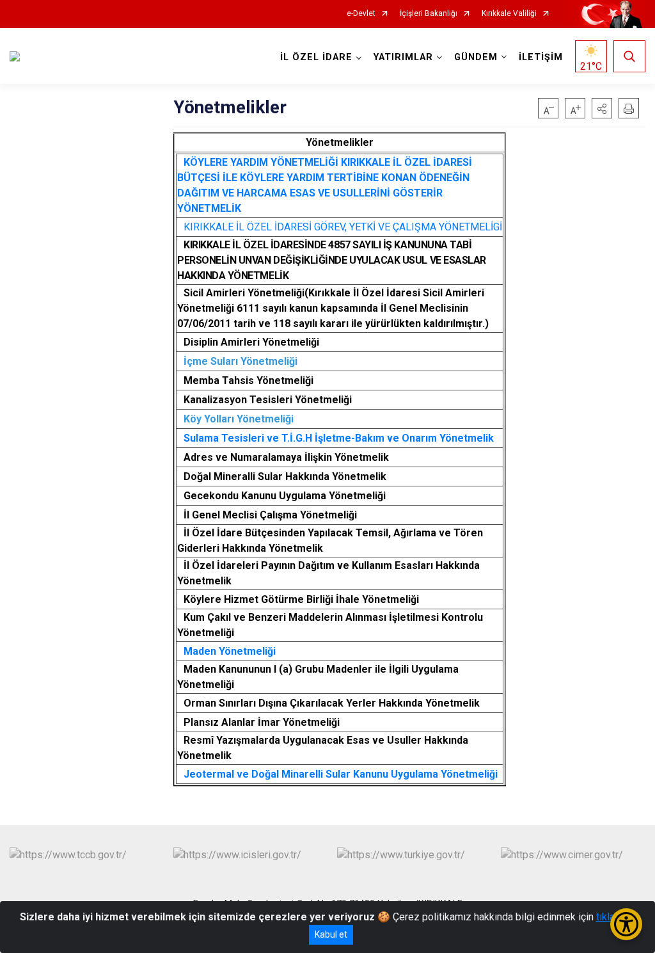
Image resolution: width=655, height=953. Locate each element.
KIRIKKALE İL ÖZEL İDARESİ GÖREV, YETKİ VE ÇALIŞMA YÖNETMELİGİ (343, 227)
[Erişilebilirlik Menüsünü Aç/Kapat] (626, 924)
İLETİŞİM (541, 57)
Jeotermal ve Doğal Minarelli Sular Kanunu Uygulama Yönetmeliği (341, 774)
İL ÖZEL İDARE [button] (316, 57)
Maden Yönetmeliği (230, 651)
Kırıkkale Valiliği (509, 14)
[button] (602, 108)
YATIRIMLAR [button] (403, 57)
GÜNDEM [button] (476, 57)
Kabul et (331, 934)
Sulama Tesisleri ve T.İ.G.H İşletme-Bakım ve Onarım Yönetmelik (339, 438)
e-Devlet (361, 14)
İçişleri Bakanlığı (428, 14)
